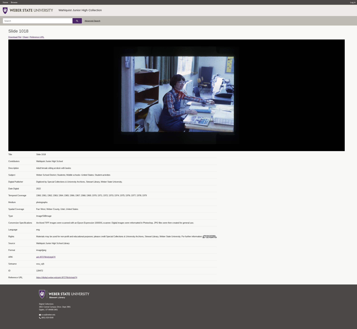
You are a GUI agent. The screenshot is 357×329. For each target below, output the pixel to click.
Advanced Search (92, 21)
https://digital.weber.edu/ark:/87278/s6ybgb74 (56, 277)
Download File (14, 37)
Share (25, 37)
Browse (14, 2)
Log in (353, 2)
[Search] (77, 20)
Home (5, 2)
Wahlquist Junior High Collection (80, 10)
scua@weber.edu (48, 315)
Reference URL (37, 37)
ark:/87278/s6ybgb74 (45, 257)
